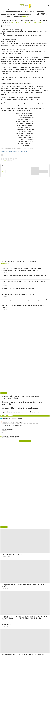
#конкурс (10, 151)
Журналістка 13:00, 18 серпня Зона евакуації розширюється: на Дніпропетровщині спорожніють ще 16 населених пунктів (21, 269)
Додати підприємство (25, 440)
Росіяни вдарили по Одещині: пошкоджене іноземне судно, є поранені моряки (23, 282)
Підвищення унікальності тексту (12, 554)
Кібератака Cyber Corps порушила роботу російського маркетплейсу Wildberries (22, 306)
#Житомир (2, 151)
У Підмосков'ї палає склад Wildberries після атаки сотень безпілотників (23, 276)
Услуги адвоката (7, 624)
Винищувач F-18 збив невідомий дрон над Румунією (17, 288)
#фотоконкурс (24, 151)
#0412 (6, 151)
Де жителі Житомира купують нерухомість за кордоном (18, 261)
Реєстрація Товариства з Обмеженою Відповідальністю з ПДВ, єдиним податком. (24, 585)
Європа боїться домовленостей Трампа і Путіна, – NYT (18, 294)
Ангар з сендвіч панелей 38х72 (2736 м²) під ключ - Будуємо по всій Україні (23, 655)
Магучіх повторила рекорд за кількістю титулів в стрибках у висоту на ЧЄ (24, 300)
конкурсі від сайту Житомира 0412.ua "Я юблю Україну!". (27, 22)
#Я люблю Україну (16, 151)
